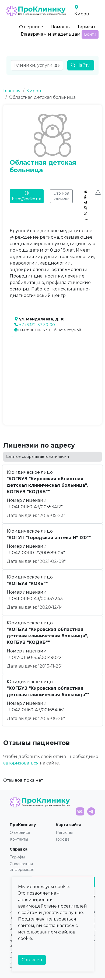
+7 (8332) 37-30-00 (37, 324)
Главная (12, 90)
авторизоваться (21, 763)
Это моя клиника (61, 196)
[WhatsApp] (85, 213)
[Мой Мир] (86, 218)
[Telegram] (85, 202)
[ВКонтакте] (85, 191)
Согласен (32, 959)
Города (62, 839)
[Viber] (85, 207)
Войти (90, 34)
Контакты (19, 839)
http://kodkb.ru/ (26, 199)
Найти (83, 65)
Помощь (60, 26)
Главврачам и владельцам (50, 34)
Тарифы (86, 26)
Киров (33, 90)
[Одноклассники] (85, 197)
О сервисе (31, 26)
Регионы (64, 832)
